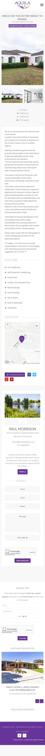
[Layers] (36, 325)
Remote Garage (13, 287)
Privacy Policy (18, 740)
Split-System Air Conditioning (18, 272)
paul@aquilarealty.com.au (25, 442)
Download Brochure (17, 375)
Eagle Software (38, 740)
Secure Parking (13, 292)
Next (40, 58)
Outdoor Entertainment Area (18, 282)
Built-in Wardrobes (14, 303)
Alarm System (12, 298)
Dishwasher (12, 308)
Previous (5, 58)
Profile (22, 472)
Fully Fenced (12, 277)
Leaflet (28, 363)
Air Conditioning (13, 267)
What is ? (22, 616)
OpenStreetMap (36, 363)
